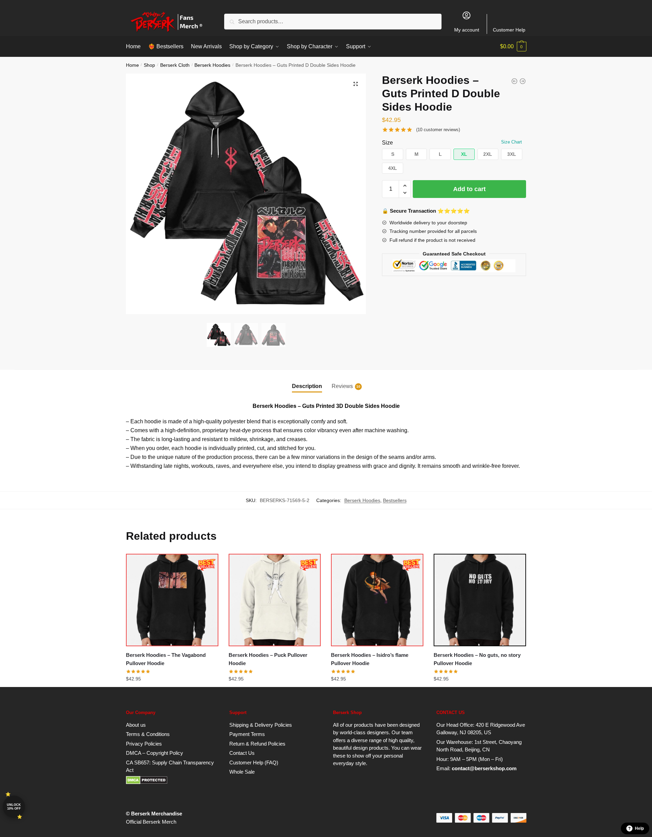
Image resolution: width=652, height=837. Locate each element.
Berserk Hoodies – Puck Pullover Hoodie (268, 659)
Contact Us (242, 753)
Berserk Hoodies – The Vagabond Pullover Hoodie (166, 659)
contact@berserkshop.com (484, 768)
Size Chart (511, 142)
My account (466, 30)
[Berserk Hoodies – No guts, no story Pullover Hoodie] (479, 600)
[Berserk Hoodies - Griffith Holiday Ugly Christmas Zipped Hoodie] (522, 81)
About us (136, 725)
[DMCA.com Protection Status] (146, 782)
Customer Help (509, 30)
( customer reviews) (438, 129)
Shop (149, 65)
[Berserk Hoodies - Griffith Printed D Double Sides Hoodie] (514, 81)
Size (387, 143)
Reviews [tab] (342, 386)
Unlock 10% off (14, 806)
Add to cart (469, 189)
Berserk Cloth (175, 65)
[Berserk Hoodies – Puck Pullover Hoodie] (274, 600)
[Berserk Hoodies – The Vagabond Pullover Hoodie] (172, 600)
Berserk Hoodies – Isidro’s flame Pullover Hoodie (369, 659)
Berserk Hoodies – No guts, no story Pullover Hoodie (477, 659)
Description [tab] (307, 386)
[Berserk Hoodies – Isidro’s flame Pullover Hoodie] (377, 600)
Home (132, 65)
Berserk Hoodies (212, 65)
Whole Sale (242, 772)
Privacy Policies (144, 744)
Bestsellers (395, 500)
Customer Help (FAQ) (253, 762)
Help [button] (639, 828)
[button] (355, 83)
